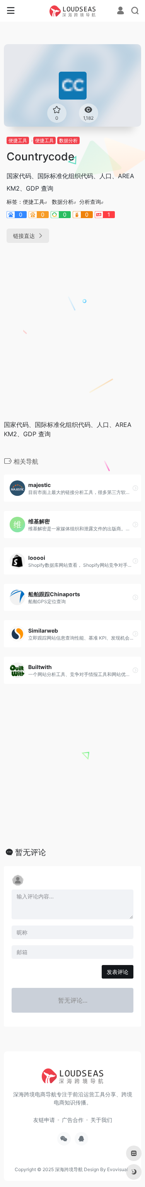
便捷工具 (18, 140)
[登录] (120, 11)
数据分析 (68, 140)
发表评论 (117, 972)
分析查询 (90, 201)
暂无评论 (30, 852)
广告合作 (73, 1119)
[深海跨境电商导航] (72, 11)
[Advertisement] (72, 328)
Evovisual (117, 1169)
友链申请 (44, 1119)
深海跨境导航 (69, 1169)
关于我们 (101, 1119)
